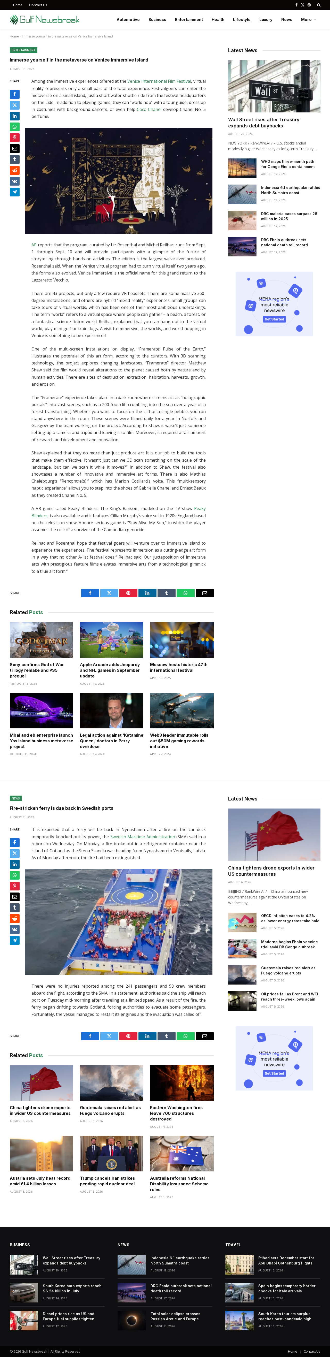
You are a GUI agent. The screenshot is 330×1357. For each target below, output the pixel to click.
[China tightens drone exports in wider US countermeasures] (41, 1083)
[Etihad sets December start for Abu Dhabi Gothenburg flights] (239, 1265)
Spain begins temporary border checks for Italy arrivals (287, 1288)
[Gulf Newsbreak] (44, 19)
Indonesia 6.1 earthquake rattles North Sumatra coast (290, 190)
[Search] (318, 5)
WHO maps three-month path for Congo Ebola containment (288, 164)
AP (34, 245)
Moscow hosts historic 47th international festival (179, 667)
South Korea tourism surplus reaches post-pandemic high (284, 1316)
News (286, 19)
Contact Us (38, 5)
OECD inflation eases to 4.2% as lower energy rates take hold (290, 918)
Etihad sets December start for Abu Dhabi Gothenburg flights (286, 1260)
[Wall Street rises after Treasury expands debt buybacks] (274, 86)
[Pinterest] (15, 137)
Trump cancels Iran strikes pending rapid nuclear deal (107, 1181)
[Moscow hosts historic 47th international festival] (181, 640)
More (306, 19)
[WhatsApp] (15, 127)
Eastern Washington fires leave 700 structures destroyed (176, 1113)
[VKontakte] (15, 181)
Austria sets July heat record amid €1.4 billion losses (40, 1181)
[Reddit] (15, 170)
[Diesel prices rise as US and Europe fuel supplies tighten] (24, 1320)
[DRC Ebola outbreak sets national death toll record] (242, 246)
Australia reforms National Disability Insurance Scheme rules (179, 1184)
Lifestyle (242, 19)
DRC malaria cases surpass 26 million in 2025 (289, 216)
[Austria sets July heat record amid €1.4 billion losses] (41, 1154)
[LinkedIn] (15, 116)
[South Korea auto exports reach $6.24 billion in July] (24, 1292)
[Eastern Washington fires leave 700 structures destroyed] (181, 1083)
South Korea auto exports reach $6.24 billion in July (72, 1288)
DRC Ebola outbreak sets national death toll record (284, 242)
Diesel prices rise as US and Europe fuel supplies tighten (68, 1316)
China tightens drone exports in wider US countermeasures (40, 1110)
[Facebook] (15, 94)
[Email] (15, 148)
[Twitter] (15, 105)
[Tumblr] (15, 159)
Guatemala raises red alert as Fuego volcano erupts (110, 1110)
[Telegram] (15, 192)
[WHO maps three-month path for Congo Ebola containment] (242, 168)
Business (157, 19)
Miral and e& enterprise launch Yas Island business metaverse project (41, 741)
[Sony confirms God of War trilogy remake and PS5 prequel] (41, 640)
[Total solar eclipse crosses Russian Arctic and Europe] (132, 1320)
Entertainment (189, 19)
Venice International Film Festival (159, 81)
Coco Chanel (149, 109)
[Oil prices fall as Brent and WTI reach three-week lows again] (242, 1001)
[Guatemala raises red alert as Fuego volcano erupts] (111, 1083)
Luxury (266, 19)
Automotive (128, 19)
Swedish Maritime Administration (142, 837)
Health (218, 19)
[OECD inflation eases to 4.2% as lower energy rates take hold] (242, 922)
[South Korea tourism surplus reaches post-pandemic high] (239, 1320)
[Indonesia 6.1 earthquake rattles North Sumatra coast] (242, 194)
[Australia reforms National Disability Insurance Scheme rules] (181, 1154)
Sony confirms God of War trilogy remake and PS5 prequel (37, 670)
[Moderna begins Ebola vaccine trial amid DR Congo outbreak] (242, 948)
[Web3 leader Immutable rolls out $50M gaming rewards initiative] (181, 711)
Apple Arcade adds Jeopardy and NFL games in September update (110, 670)
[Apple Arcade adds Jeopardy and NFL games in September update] (111, 640)
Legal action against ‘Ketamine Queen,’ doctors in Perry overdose (111, 741)
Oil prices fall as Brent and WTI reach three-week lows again (289, 996)
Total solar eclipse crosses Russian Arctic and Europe (175, 1316)
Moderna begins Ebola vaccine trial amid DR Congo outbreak (289, 944)
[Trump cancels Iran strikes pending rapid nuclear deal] (111, 1154)
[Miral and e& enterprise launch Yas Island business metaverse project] (41, 711)
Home (17, 5)
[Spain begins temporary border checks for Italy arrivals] (239, 1292)
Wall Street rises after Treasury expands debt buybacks (264, 122)
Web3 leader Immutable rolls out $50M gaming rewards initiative (179, 741)
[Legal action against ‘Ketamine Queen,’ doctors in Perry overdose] (111, 711)
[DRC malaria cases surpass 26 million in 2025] (242, 220)
